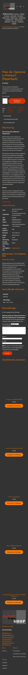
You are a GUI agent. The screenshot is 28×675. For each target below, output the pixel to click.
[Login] (23, 6)
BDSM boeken (9, 26)
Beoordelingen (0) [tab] (9, 122)
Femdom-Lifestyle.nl (8, 637)
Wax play (14, 21)
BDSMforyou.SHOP (7, 626)
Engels (23, 108)
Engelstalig (10, 110)
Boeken (22, 14)
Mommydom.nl (6, 645)
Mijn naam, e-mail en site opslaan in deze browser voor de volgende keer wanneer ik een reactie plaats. (13, 347)
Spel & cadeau (19, 19)
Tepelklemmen (9, 19)
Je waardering (6, 324)
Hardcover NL (16, 248)
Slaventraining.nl (7, 641)
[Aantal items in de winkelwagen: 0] (20, 6)
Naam (4, 336)
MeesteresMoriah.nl (7, 635)
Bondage (6, 16)
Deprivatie (13, 16)
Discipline (20, 16)
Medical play (14, 18)
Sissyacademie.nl (7, 639)
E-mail (4, 341)
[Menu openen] (17, 6)
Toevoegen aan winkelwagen (16, 101)
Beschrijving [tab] (7, 116)
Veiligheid (7, 21)
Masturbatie (6, 18)
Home (3, 26)
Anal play (16, 14)
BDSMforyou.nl (6, 633)
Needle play (22, 18)
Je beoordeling (6, 326)
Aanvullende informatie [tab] (11, 119)
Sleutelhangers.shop (8, 643)
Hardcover (16, 26)
